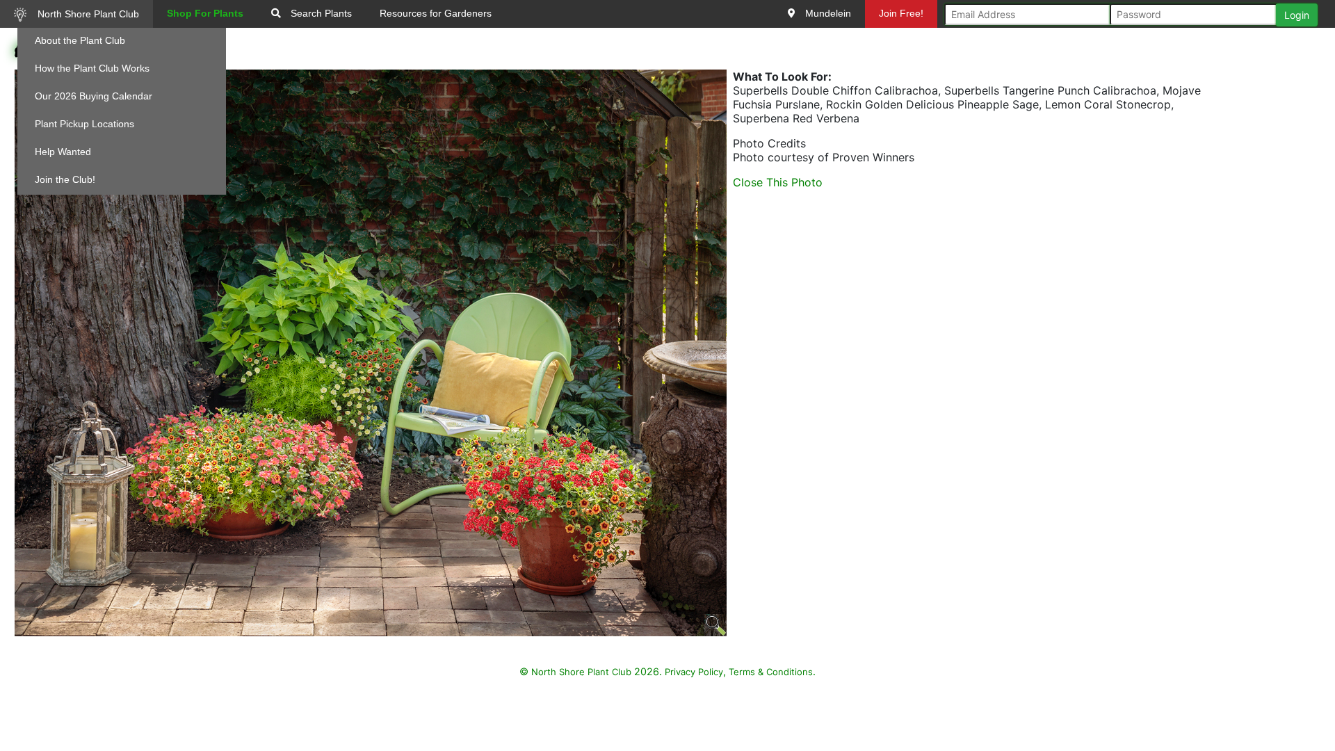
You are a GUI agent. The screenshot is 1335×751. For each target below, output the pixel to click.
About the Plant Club (80, 40)
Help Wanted (63, 151)
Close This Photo (778, 182)
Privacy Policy (694, 671)
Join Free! (901, 13)
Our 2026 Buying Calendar (93, 96)
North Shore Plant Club (87, 13)
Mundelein (826, 13)
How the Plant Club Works (92, 68)
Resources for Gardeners (436, 13)
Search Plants (320, 13)
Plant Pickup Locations (84, 123)
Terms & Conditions (771, 671)
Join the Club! (65, 179)
